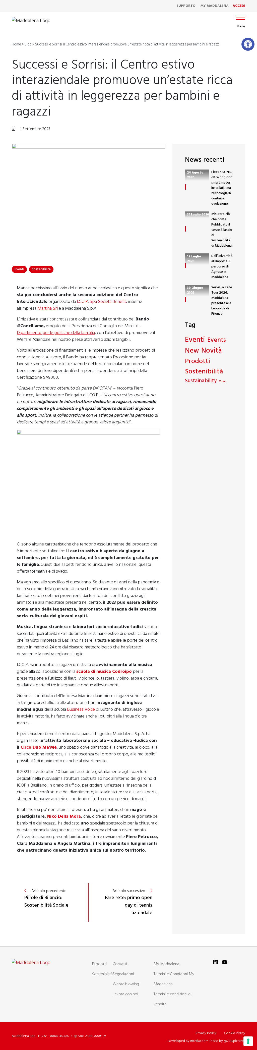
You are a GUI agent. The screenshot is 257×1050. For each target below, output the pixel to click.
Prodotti (197, 361)
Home (16, 44)
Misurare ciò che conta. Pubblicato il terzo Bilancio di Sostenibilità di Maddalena (221, 229)
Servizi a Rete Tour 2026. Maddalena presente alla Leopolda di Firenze (221, 300)
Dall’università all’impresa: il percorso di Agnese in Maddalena (221, 266)
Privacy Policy (206, 1033)
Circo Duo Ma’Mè (39, 747)
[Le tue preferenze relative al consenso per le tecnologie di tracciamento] (248, 1041)
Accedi (239, 6)
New (192, 351)
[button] (247, 44)
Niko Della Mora (64, 816)
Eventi (19, 269)
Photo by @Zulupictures (227, 1041)
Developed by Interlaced (187, 1041)
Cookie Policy (234, 1033)
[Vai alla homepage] (31, 21)
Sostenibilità (41, 269)
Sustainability (201, 381)
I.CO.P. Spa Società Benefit (101, 301)
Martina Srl (47, 308)
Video (222, 382)
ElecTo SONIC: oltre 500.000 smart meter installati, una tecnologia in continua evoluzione (221, 188)
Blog (28, 44)
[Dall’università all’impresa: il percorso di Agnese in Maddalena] (185, 265)
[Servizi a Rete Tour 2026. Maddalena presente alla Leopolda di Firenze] (185, 299)
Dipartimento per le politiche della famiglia (56, 333)
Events (216, 340)
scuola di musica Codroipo (104, 671)
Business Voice (81, 709)
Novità (211, 351)
